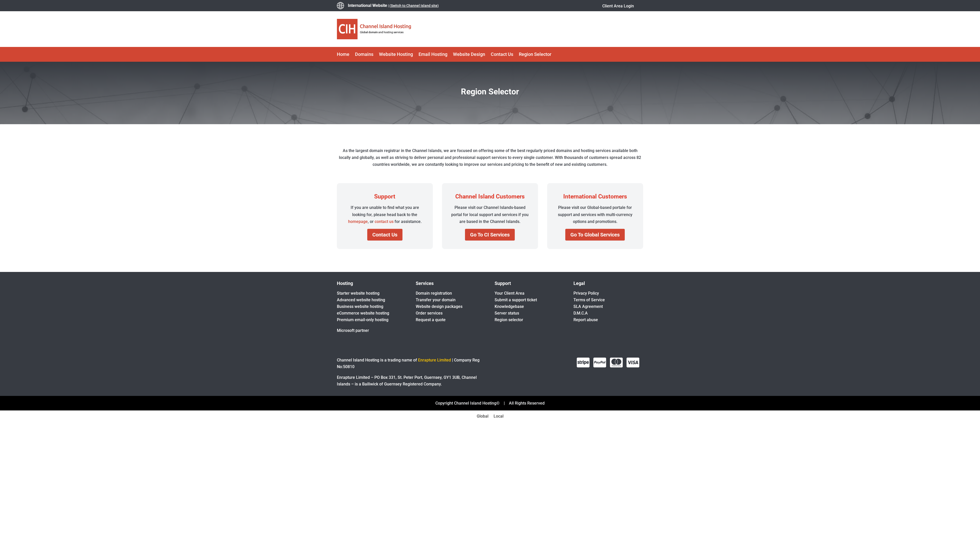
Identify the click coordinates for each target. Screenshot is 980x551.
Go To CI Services (490, 235)
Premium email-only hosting (362, 319)
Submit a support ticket (516, 299)
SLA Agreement (588, 306)
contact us (384, 221)
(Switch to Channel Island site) (414, 6)
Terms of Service (589, 299)
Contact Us (502, 55)
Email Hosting (433, 55)
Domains (364, 55)
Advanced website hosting (361, 299)
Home (343, 55)
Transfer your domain (436, 299)
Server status (507, 313)
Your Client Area (509, 293)
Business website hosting (360, 306)
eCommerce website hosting (363, 313)
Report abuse (585, 319)
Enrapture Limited (434, 360)
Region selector (509, 319)
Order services (429, 313)
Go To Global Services (595, 235)
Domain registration (434, 293)
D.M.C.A (580, 313)
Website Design (469, 55)
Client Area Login (618, 6)
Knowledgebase (509, 306)
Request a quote (431, 319)
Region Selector (535, 55)
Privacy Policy (586, 293)
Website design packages (439, 306)
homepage (358, 221)
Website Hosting (396, 55)
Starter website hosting (358, 293)
